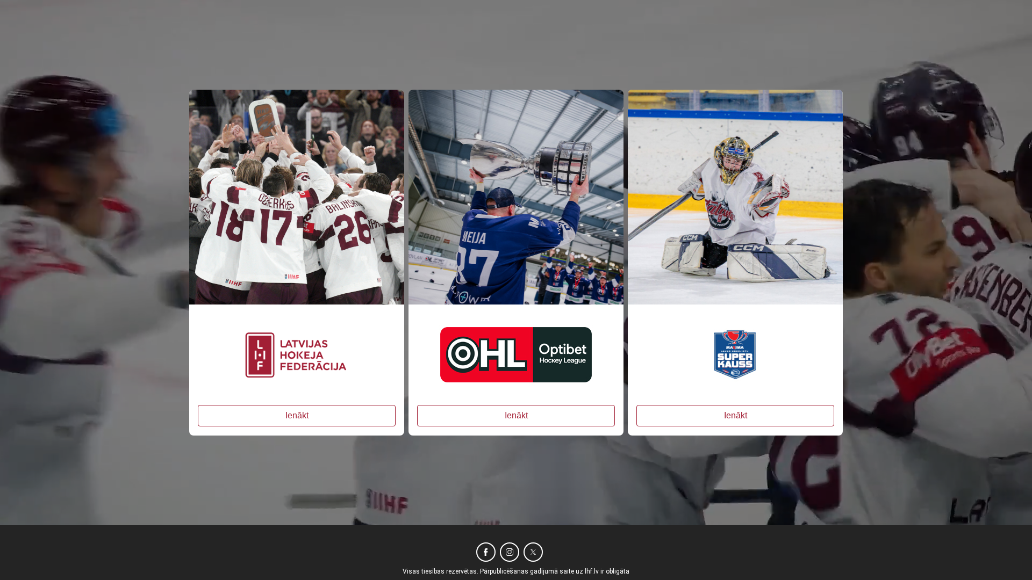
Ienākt (297, 415)
